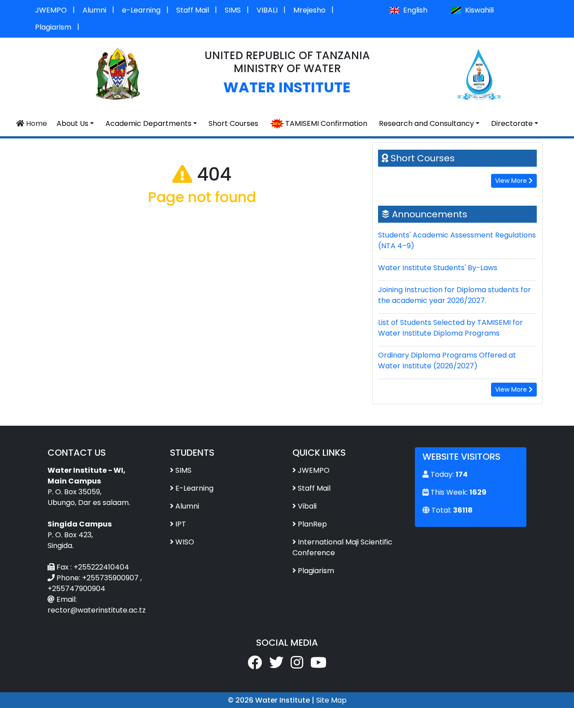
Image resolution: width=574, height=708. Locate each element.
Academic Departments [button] (148, 123)
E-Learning (194, 488)
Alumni (94, 10)
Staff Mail (192, 10)
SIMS (233, 10)
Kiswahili (478, 10)
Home (35, 123)
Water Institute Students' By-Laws (437, 268)
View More (512, 180)
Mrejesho (309, 10)
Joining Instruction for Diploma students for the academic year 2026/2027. (454, 295)
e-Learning (141, 10)
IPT (180, 524)
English (414, 10)
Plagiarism (53, 27)
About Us (72, 123)
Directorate (512, 123)
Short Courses (233, 123)
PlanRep (312, 524)
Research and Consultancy (426, 123)
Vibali (307, 506)
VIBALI (267, 10)
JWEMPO (51, 10)
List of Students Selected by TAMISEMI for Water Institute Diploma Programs (450, 327)
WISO (184, 542)
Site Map (331, 700)
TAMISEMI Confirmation (326, 123)
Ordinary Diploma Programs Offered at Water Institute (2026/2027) (447, 360)
